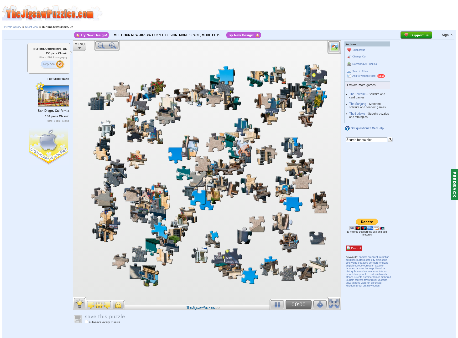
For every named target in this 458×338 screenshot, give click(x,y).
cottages (363, 262)
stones (350, 277)
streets (358, 277)
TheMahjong (357, 104)
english (350, 265)
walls (364, 282)
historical (380, 268)
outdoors (381, 271)
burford (360, 259)
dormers (374, 262)
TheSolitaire (357, 94)
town (367, 279)
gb (372, 282)
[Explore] (52, 64)
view (348, 282)
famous (360, 268)
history (350, 271)
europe (358, 265)
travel (373, 279)
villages (356, 282)
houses (358, 271)
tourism (350, 279)
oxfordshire (352, 274)
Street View (31, 27)
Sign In (447, 35)
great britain (363, 285)
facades (350, 268)
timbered (386, 277)
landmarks (370, 271)
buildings (351, 259)
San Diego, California (53, 111)
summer (368, 277)
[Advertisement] (280, 13)
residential (374, 274)
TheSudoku (357, 113)
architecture (375, 257)
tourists (359, 279)
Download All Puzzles (364, 63)
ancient (363, 257)
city (373, 259)
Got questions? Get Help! (368, 128)
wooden (375, 285)
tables (376, 277)
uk (368, 282)
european (368, 265)
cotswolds (351, 262)
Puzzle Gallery (12, 27)
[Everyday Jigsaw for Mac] (49, 145)
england (383, 262)
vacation (382, 279)
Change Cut (359, 56)
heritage (369, 268)
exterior (379, 265)
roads (383, 274)
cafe (367, 259)
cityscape (381, 259)
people (363, 274)
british (385, 257)
